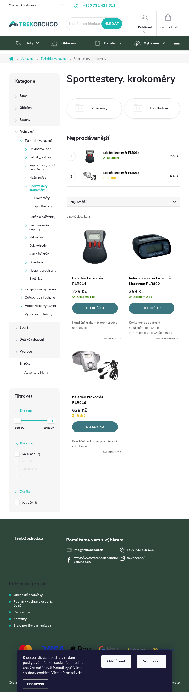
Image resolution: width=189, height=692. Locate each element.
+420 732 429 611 (140, 550)
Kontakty (20, 619)
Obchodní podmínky (22, 5)
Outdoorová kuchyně (40, 297)
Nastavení (35, 683)
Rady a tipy (22, 612)
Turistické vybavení (38, 141)
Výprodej (26, 351)
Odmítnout (116, 661)
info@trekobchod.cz (88, 550)
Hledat (111, 23)
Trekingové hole (40, 149)
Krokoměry (42, 198)
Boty (23, 96)
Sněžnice (35, 278)
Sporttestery (43, 206)
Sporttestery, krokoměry (38, 188)
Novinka (29, 469)
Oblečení (26, 108)
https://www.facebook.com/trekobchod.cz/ (96, 560)
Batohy (25, 120)
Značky (25, 363)
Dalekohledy (38, 245)
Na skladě (30, 454)
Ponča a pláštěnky (42, 217)
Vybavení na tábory (38, 314)
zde (79, 672)
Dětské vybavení (32, 339)
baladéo (29, 503)
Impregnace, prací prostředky (42, 167)
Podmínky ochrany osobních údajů (34, 603)
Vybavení (27, 132)
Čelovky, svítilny (40, 157)
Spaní (24, 327)
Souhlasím (151, 661)
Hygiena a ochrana (42, 270)
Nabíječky (36, 237)
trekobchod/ (135, 558)
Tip (26, 476)
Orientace (36, 262)
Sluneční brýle (39, 254)
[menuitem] (27, 44)
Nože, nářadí (38, 177)
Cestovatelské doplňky (39, 227)
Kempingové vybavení (40, 289)
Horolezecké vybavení (40, 306)
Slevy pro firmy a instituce (32, 625)
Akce (27, 461)
